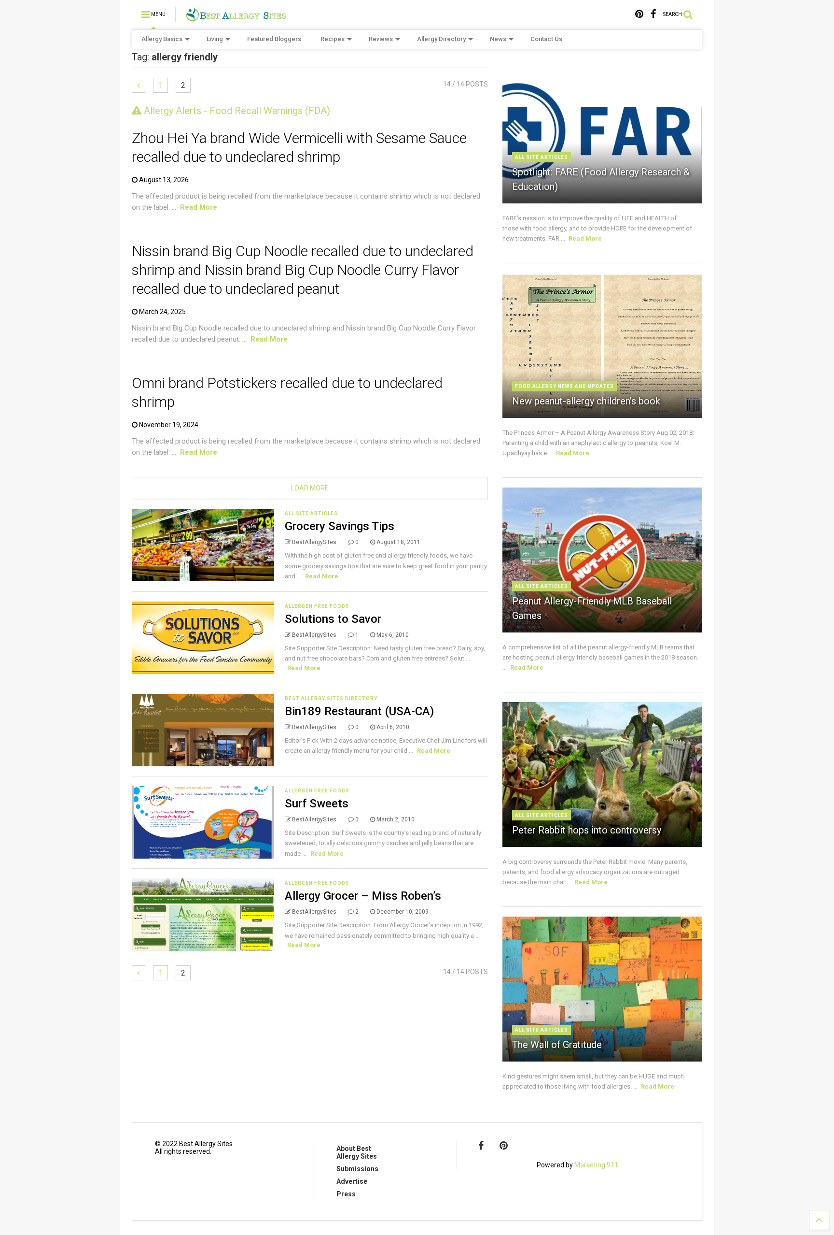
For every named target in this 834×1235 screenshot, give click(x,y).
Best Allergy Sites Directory (331, 698)
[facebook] (653, 14)
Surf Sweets (316, 803)
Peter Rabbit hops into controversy (586, 830)
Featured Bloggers (274, 39)
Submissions (357, 1169)
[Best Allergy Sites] (235, 17)
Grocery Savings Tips (339, 526)
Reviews (381, 39)
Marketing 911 (596, 1165)
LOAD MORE (310, 488)
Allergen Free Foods (317, 606)
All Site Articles (311, 513)
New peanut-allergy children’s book (586, 401)
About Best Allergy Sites (356, 1152)
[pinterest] (639, 14)
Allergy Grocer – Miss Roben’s (363, 896)
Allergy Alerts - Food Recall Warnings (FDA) (235, 110)
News (498, 39)
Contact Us (546, 39)
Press (346, 1194)
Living (215, 39)
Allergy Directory (441, 39)
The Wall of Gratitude (557, 1044)
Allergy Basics (161, 39)
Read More (198, 207)
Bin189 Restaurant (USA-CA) (359, 711)
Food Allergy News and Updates (564, 386)
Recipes (332, 39)
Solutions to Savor (333, 619)
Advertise (351, 1181)
